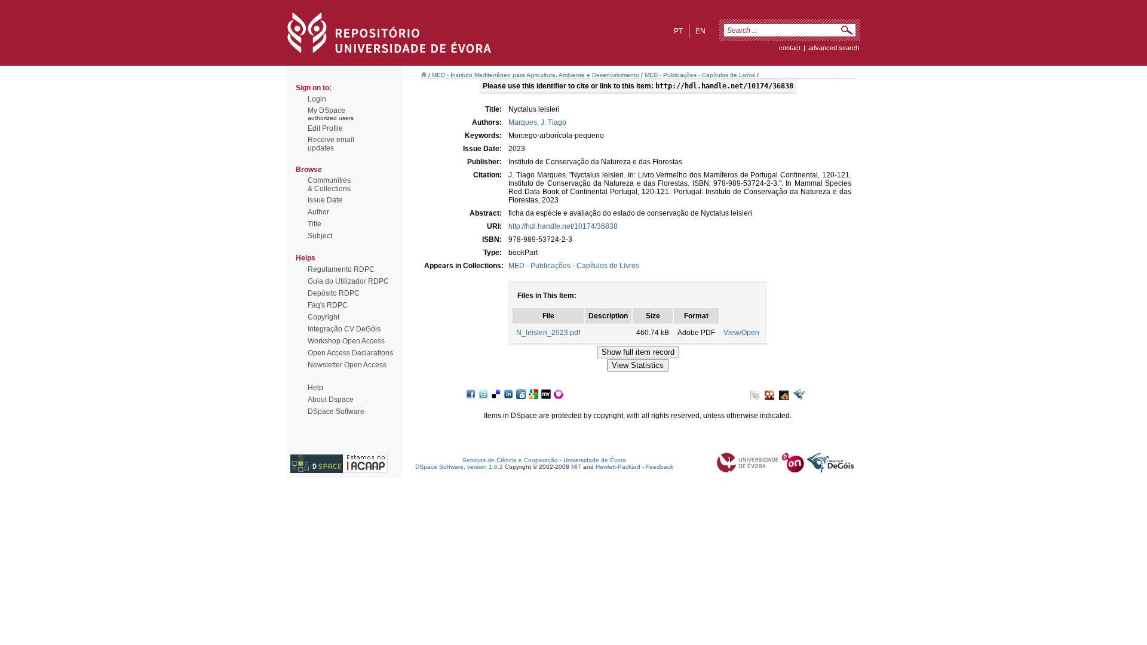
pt (678, 31)
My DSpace (326, 110)
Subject (320, 236)
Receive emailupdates (331, 144)
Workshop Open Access (346, 341)
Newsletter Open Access (347, 365)
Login (317, 99)
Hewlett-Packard (618, 466)
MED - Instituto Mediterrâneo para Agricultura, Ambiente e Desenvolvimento (535, 75)
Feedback (659, 466)
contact (790, 47)
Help (315, 387)
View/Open (741, 332)
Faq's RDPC (328, 305)
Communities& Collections (329, 184)
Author (318, 212)
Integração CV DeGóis (344, 329)
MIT (576, 466)
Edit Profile (325, 128)
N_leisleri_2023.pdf (548, 332)
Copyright (323, 317)
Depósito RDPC (334, 293)
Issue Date (325, 200)
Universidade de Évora (594, 460)
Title (314, 224)
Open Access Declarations (350, 353)
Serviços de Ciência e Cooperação (510, 460)
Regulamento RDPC (341, 269)
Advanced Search (833, 47)
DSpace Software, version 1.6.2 (459, 466)
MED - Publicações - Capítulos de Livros (700, 75)
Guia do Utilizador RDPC (348, 281)
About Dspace (331, 399)
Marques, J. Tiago (537, 122)
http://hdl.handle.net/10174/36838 (563, 226)
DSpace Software (336, 411)
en (700, 31)
